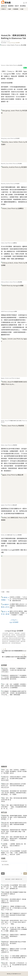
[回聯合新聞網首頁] (2, 2)
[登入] (24, 3)
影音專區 (23, 6)
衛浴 (8, 591)
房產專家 (11, 6)
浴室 (22, 9)
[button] (26, 2)
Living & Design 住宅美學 (13, 42)
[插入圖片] (21, 873)
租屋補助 (16, 9)
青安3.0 (4, 9)
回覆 (25, 873)
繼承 (10, 9)
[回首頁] (6, 2)
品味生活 (4, 6)
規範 (3, 873)
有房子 (17, 6)
